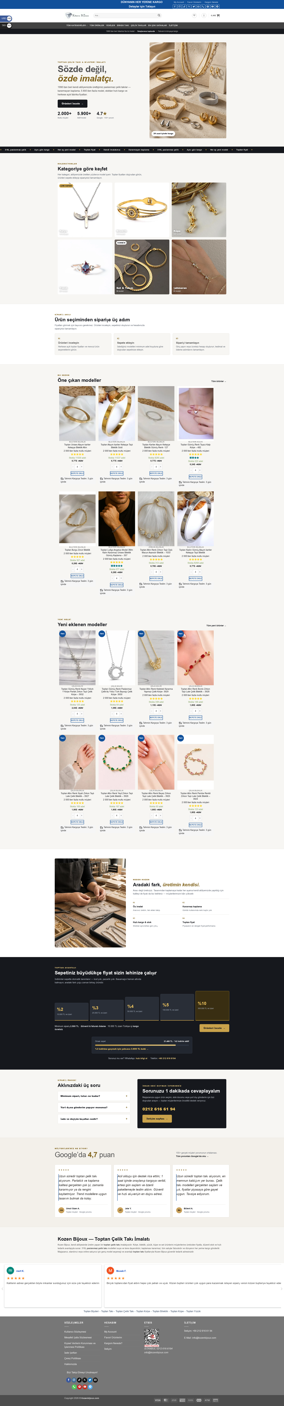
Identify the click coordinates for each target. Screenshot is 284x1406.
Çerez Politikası (72, 1358)
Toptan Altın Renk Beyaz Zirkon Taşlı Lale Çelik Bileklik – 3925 (156, 795)
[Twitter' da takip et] (194, 6)
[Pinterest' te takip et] (208, 6)
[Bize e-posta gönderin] (198, 6)
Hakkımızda (70, 1364)
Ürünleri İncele (72, 103)
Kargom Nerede (211, 2)
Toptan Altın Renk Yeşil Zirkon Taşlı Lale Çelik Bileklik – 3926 (117, 795)
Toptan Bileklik (160, 1311)
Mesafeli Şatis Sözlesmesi (78, 1337)
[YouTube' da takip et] (212, 6)
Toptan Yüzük (193, 1311)
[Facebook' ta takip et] (175, 6)
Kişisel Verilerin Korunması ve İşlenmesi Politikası (80, 1345)
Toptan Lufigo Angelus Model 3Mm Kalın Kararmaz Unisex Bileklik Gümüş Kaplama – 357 (117, 553)
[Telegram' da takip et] (217, 6)
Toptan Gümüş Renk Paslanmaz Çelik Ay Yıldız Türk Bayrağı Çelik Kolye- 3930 (116, 692)
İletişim (173, 25)
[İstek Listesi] (194, 15)
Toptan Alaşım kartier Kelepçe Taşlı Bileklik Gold (117, 446)
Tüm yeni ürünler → (216, 625)
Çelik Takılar (138, 25)
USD (6, 18)
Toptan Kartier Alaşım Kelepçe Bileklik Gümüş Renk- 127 (156, 446)
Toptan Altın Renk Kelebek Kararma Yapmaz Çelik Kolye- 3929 (156, 690)
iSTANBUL (150, 1348)
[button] (204, 15)
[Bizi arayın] (203, 6)
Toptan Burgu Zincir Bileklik (77, 550)
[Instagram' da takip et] (180, 6)
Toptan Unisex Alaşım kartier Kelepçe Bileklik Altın (77, 446)
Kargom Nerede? (113, 1343)
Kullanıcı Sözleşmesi (75, 1331)
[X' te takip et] (189, 6)
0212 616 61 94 (158, 1109)
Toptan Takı (107, 1311)
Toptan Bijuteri (91, 1311)
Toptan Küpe (177, 1311)
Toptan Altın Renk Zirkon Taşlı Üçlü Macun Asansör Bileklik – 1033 (156, 551)
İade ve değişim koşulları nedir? (79, 1119)
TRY (6, 25)
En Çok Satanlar (157, 25)
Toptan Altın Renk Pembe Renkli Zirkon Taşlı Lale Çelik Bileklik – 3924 (195, 796)
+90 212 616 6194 (167, 1058)
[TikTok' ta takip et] (184, 6)
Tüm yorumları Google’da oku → (192, 1156)
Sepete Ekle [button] (77, 473)
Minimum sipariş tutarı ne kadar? (80, 1096)
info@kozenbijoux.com (156, 1352)
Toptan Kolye (143, 1311)
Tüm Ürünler (97, 25)
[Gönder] (159, 15)
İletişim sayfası (157, 1118)
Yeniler (110, 25)
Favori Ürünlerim (194, 2)
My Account (179, 2)
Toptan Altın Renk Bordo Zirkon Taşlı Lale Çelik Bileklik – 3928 (195, 690)
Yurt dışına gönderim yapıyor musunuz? (83, 1107)
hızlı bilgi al (141, 1058)
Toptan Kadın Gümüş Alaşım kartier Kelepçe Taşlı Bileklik (195, 551)
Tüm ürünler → (218, 381)
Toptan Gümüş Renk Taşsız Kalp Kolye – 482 (195, 446)
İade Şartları (70, 1352)
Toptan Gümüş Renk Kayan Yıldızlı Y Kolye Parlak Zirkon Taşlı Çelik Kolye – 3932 (77, 692)
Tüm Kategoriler (76, 25)
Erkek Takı (123, 25)
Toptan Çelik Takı (125, 1311)
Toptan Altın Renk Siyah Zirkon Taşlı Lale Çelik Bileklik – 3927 (77, 795)
